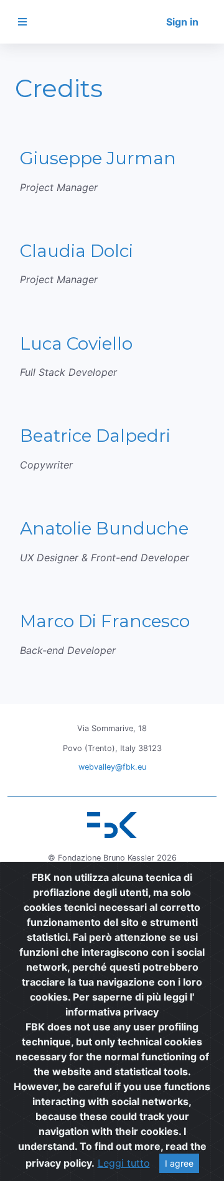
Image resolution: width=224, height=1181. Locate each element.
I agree (179, 1163)
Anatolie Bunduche (104, 528)
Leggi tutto (124, 1163)
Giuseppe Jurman (98, 158)
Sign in (182, 22)
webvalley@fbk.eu (112, 767)
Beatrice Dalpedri (95, 435)
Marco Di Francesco (105, 621)
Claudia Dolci (76, 250)
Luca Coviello (76, 343)
